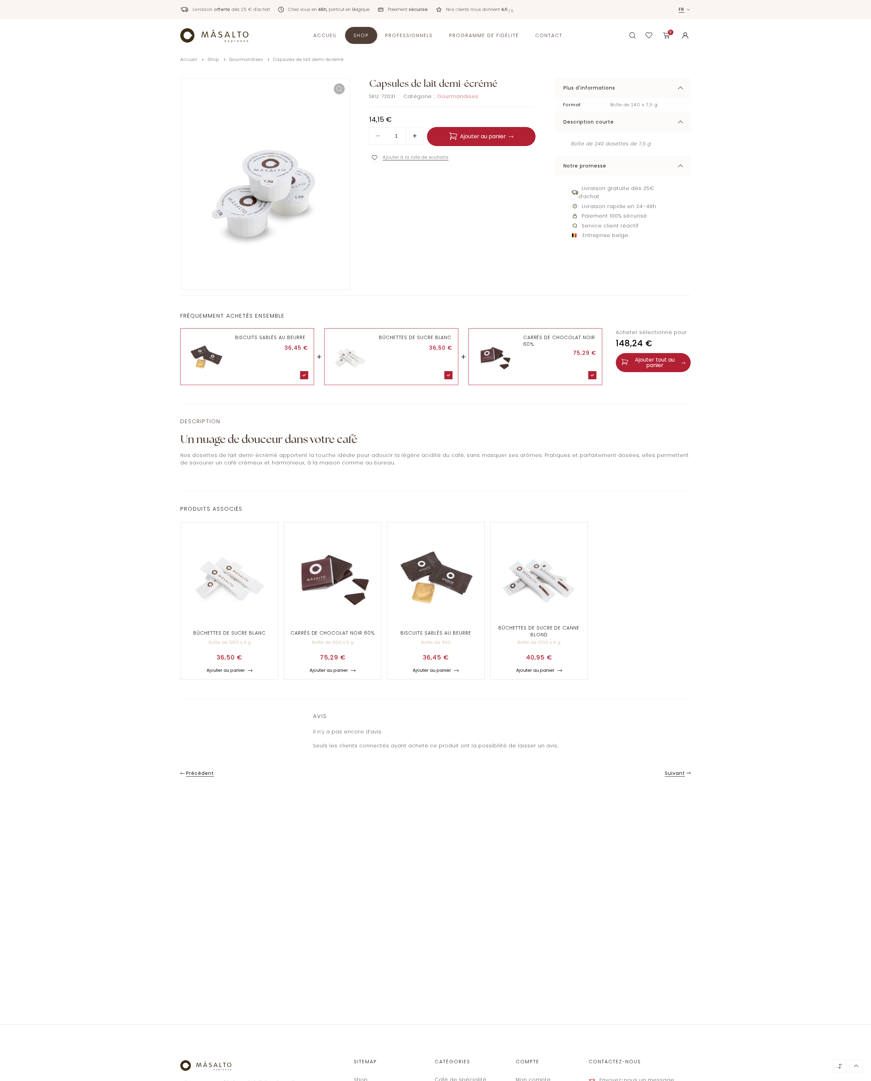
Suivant (675, 773)
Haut (856, 1066)
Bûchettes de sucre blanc (415, 337)
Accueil (188, 59)
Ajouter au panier (483, 136)
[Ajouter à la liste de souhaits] (374, 157)
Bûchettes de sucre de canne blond (538, 631)
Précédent (200, 773)
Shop (213, 59)
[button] (339, 88)
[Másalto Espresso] (214, 35)
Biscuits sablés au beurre (270, 337)
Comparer (840, 1066)
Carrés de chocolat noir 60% (333, 633)
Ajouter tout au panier (655, 362)
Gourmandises (246, 59)
